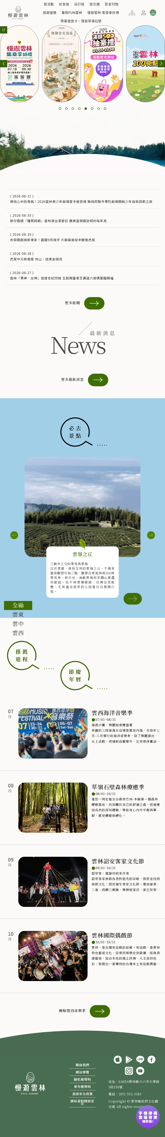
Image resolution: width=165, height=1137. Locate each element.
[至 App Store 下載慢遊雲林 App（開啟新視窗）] (118, 1059)
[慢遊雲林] (18, 12)
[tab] (18, 605)
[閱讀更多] (133, 598)
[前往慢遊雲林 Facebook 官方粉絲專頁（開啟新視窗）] (151, 1059)
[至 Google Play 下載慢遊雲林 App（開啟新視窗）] (129, 1059)
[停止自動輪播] (3, 29)
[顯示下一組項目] (161, 63)
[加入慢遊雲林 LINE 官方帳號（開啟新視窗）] (140, 1059)
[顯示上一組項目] (3, 63)
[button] (49, 4)
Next (151, 535)
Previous (14, 535)
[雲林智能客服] (153, 12)
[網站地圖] (132, 12)
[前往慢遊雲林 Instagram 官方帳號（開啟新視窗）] (129, 1070)
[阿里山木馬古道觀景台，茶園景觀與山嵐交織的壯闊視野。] (82, 507)
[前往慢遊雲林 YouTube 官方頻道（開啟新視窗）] (140, 1070)
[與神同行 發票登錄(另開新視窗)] (148, 1115)
